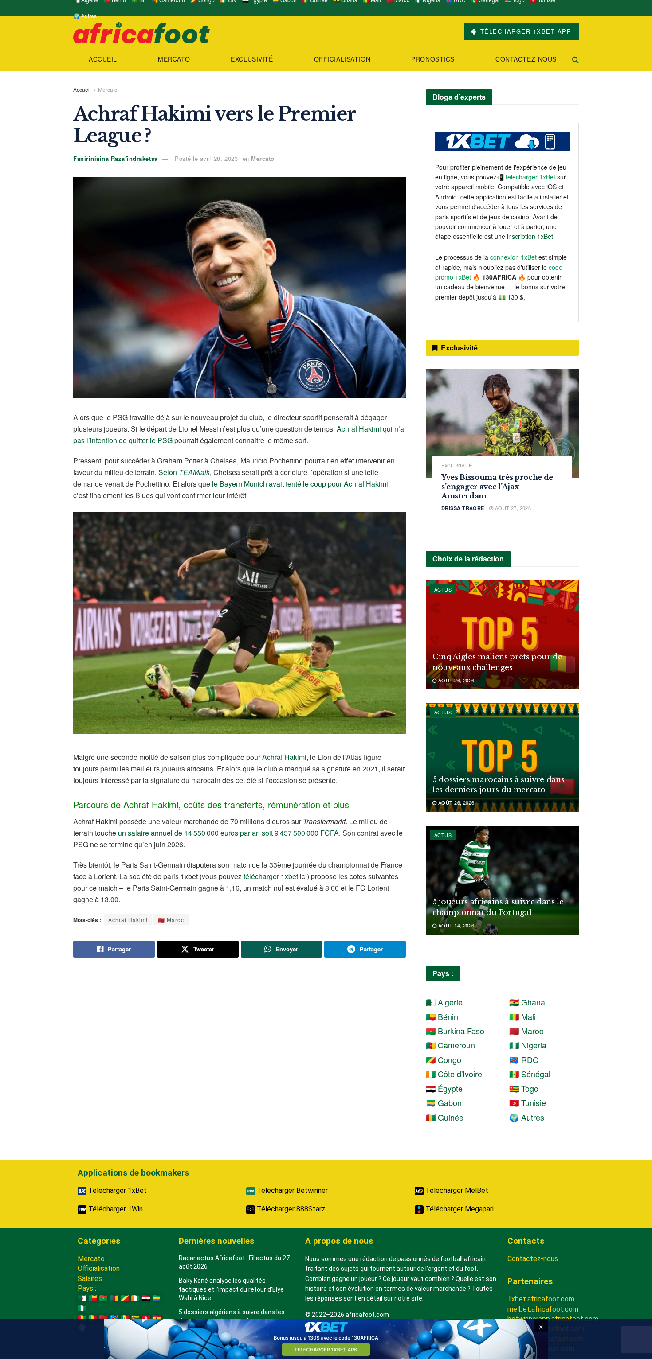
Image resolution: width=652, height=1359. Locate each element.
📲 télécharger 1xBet (526, 176)
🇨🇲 (114, 1298)
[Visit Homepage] (141, 31)
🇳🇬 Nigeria (527, 1045)
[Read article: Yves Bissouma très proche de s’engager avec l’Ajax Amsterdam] (502, 424)
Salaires (90, 1278)
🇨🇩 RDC (523, 1059)
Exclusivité (252, 59)
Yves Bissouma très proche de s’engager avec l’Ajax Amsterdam (497, 486)
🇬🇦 (156, 1298)
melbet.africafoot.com (542, 1309)
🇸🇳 (124, 1318)
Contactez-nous (526, 59)
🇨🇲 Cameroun (450, 1045)
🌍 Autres (85, 15)
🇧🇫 (103, 1298)
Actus (443, 589)
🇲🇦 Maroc (171, 919)
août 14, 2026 (455, 925)
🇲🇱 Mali (522, 1016)
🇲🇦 (103, 1318)
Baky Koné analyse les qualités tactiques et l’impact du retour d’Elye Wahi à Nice (231, 1289)
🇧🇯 (92, 1298)
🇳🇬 (82, 1308)
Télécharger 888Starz (290, 1209)
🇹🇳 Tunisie (527, 1102)
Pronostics (433, 59)
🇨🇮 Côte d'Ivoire (454, 1073)
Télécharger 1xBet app (524, 31)
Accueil (103, 59)
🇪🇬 (145, 1298)
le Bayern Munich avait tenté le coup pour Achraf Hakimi (300, 484)
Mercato (174, 59)
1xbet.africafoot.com (540, 1299)
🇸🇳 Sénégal (529, 1073)
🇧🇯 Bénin (442, 1016)
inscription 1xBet (530, 236)
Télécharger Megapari (459, 1209)
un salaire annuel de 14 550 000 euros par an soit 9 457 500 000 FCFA (228, 833)
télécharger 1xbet (271, 876)
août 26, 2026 (455, 680)
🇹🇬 (135, 1318)
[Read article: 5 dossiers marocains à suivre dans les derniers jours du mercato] (502, 757)
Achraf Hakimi (284, 757)
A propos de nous (339, 1241)
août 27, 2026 (512, 507)
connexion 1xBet (513, 257)
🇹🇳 (145, 1318)
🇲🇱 (92, 1318)
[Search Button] (575, 59)
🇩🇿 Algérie (444, 1002)
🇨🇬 (124, 1298)
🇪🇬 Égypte (444, 1088)
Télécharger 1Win (114, 1209)
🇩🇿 (82, 1298)
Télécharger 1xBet (116, 1190)
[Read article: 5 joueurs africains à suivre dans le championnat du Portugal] (502, 880)
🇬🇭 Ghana (527, 1002)
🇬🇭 (156, 1318)
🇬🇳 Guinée (444, 1117)
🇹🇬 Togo (523, 1088)
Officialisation (342, 59)
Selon (184, 472)
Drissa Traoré (462, 508)
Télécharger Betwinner (291, 1190)
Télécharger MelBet (456, 1190)
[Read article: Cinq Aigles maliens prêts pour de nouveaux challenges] (502, 634)
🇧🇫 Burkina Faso (455, 1030)
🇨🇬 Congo (443, 1059)
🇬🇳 (82, 1318)
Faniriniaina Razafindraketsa (115, 158)
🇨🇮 (135, 1298)
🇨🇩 (114, 1318)
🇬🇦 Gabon (444, 1102)
